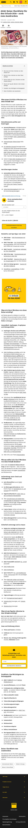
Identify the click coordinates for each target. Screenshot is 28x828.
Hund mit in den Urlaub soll (18, 154)
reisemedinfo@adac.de (12, 419)
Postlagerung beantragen (14, 598)
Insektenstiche (19, 446)
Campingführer (15, 269)
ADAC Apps (5, 776)
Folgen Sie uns (6, 787)
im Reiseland (10, 399)
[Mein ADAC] (14, 2)
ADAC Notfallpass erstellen (11, 352)
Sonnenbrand (21, 470)
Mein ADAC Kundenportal (16, 159)
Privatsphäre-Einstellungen (9, 819)
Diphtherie (9, 336)
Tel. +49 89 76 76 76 (9, 559)
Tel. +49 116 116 (9, 575)
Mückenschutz (8, 606)
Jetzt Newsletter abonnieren (14, 665)
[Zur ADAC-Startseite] (3, 2)
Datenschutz (22, 816)
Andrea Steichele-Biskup (17, 22)
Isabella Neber (6, 22)
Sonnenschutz (8, 601)
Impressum (5, 816)
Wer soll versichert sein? (8, 205)
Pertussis (15, 336)
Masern (21, 336)
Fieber (12, 446)
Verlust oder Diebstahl (10, 532)
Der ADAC (5, 792)
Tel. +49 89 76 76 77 (13, 418)
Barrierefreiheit (6, 824)
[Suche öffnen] (11, 2)
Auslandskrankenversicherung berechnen (14, 226)
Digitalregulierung (7, 822)
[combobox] (14, 661)
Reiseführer (7, 269)
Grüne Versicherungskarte (11, 189)
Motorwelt (5, 797)
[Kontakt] (17, 2)
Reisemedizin (21, 455)
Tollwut (9, 152)
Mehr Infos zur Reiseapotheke (12, 452)
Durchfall (13, 448)
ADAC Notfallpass (9, 570)
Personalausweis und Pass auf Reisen (14, 133)
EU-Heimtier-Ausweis (10, 146)
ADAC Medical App (9, 566)
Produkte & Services (7, 781)
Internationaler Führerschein (12, 142)
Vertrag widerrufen (21, 822)
